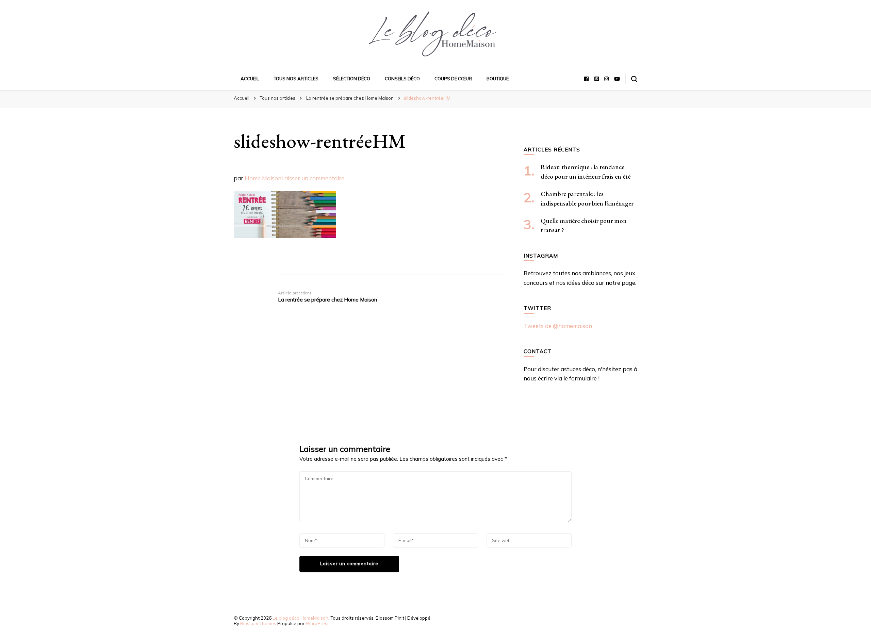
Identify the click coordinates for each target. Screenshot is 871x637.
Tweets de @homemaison (558, 325)
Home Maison (263, 178)
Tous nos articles (296, 78)
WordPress (318, 623)
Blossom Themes (258, 623)
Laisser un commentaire (312, 178)
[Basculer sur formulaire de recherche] (634, 79)
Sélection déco (351, 78)
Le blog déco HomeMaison (300, 618)
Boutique (498, 78)
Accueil (250, 78)
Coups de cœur (453, 78)
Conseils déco (402, 78)
